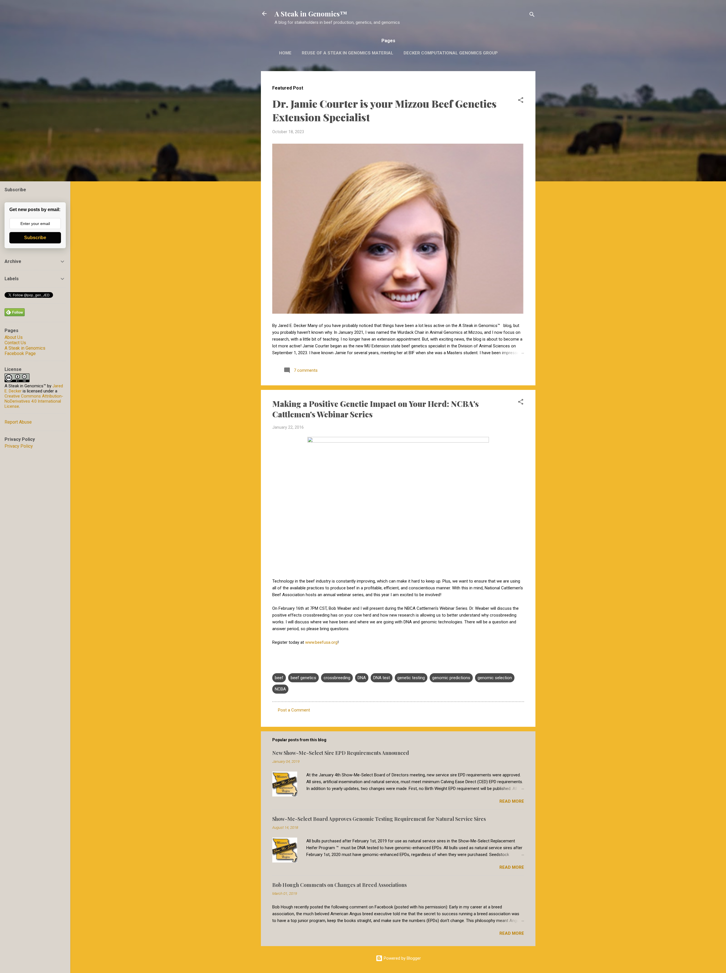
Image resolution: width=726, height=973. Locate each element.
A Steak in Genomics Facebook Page (25, 350)
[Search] (532, 15)
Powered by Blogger (402, 958)
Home (285, 53)
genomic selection (495, 677)
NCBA (280, 689)
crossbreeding (337, 677)
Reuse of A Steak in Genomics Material (347, 53)
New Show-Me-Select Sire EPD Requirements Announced (340, 752)
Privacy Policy (19, 446)
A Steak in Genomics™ (311, 13)
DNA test (381, 677)
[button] (520, 101)
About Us (14, 337)
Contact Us (15, 342)
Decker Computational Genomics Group (451, 53)
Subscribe (35, 237)
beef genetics (303, 677)
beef (279, 677)
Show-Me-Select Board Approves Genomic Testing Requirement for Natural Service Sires (379, 818)
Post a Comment (294, 710)
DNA (362, 677)
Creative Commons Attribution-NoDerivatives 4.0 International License (34, 401)
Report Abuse (18, 422)
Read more (511, 801)
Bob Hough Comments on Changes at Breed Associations (339, 884)
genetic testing (411, 677)
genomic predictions (451, 677)
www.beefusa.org (321, 642)
